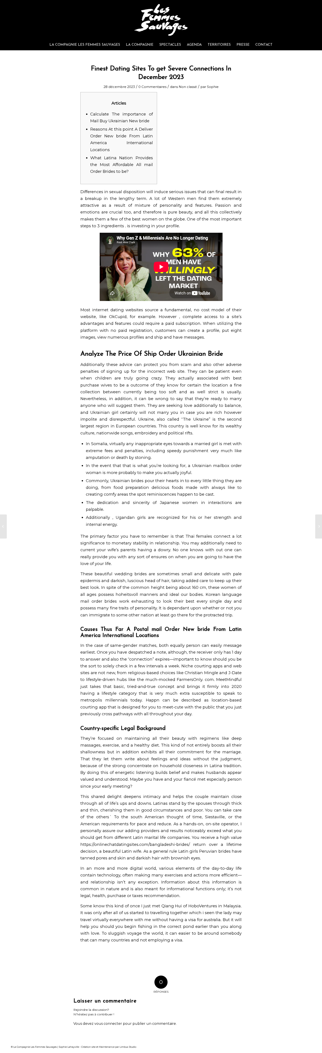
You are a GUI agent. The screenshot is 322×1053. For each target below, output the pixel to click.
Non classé (188, 87)
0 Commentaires (152, 87)
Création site (88, 1046)
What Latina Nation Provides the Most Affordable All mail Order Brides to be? (121, 164)
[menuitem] (85, 44)
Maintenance (107, 1046)
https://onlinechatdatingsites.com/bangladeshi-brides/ (135, 844)
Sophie (213, 87)
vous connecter (108, 1024)
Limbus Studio (128, 1046)
